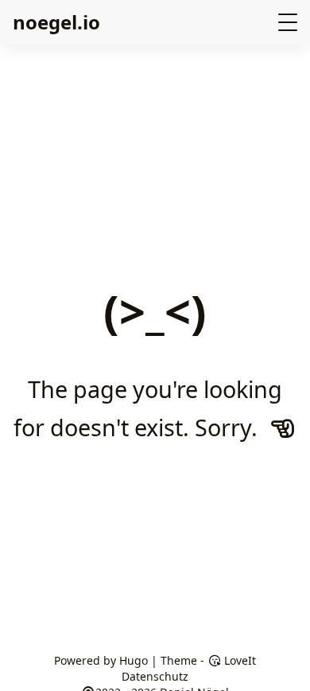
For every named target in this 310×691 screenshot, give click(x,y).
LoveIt (238, 660)
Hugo (133, 660)
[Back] (283, 427)
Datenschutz (155, 676)
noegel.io (56, 22)
